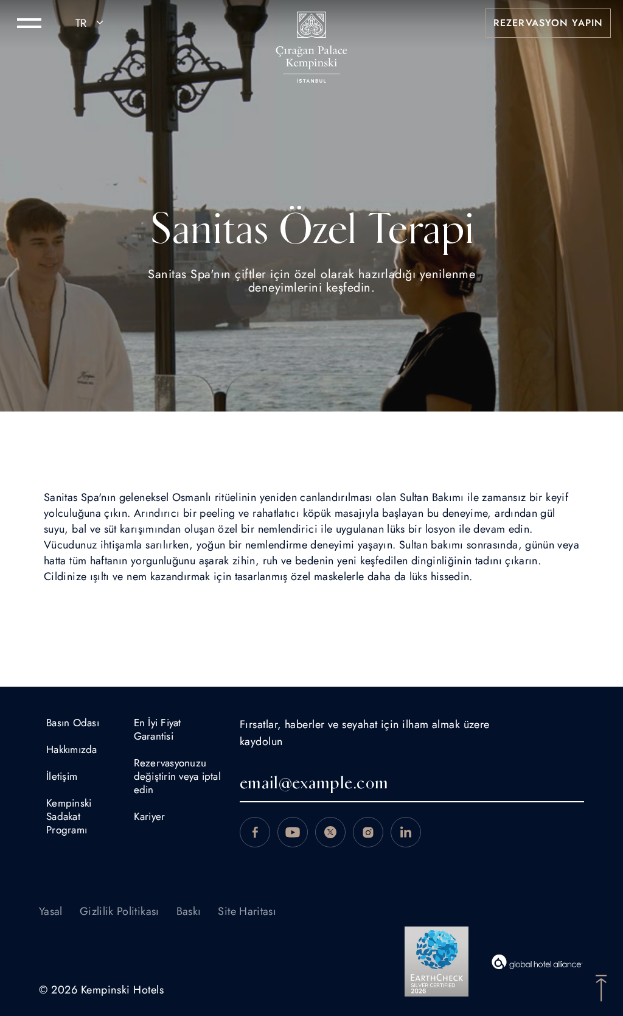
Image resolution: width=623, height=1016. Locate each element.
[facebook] (255, 832)
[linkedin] (406, 832)
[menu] (29, 23)
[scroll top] (601, 986)
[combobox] (91, 23)
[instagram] (368, 832)
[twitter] (330, 832)
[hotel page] (311, 23)
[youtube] (292, 832)
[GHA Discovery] (537, 962)
